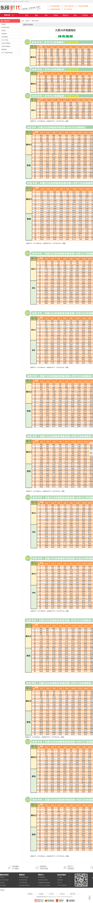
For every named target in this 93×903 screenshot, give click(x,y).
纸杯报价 (3, 24)
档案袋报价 (4, 49)
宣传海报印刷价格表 (24, 885)
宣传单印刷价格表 (24, 877)
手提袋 (55, 15)
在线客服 (91, 448)
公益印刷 (40, 894)
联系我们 (30, 894)
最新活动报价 (35, 20)
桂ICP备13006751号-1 (42, 896)
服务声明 (72, 894)
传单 (46, 15)
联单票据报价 (4, 37)
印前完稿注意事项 (43, 880)
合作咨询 (62, 894)
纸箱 (75, 15)
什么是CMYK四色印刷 (44, 885)
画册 (36, 15)
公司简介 (51, 894)
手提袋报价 (4, 33)
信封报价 (3, 30)
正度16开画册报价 (5, 43)
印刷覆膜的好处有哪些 (44, 882)
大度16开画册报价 (5, 46)
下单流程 (85, 15)
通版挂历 (65, 15)
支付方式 (59, 882)
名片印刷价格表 (23, 882)
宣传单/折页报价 (5, 27)
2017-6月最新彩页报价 (7, 52)
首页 (26, 15)
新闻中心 (28, 20)
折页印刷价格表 (23, 880)
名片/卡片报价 (4, 40)
